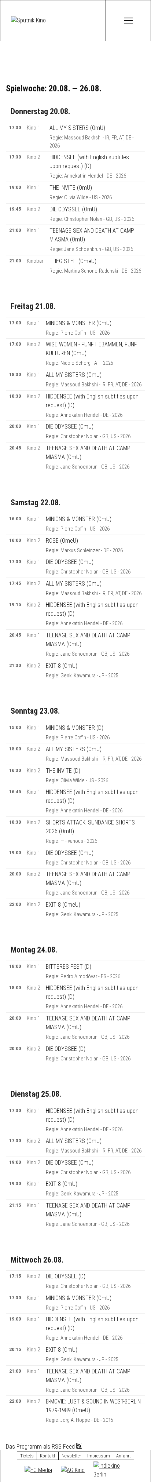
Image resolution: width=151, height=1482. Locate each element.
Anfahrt (123, 1456)
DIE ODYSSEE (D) (65, 1048)
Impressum (98, 1456)
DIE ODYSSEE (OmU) (73, 209)
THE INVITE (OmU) (70, 187)
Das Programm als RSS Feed (41, 1446)
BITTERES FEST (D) (68, 966)
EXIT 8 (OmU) (61, 665)
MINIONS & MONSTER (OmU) (78, 323)
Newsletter (71, 1456)
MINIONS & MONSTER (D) (74, 727)
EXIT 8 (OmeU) (63, 904)
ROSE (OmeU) (62, 540)
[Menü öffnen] (128, 20)
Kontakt (47, 1456)
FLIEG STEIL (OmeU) (72, 261)
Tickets (27, 1456)
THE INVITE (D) (63, 770)
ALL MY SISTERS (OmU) (77, 127)
